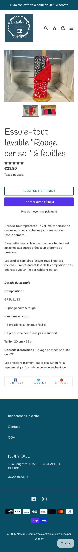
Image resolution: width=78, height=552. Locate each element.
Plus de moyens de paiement (39, 211)
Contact (14, 427)
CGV (11, 437)
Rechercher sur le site (23, 416)
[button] (14, 163)
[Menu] (71, 27)
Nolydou (22, 533)
